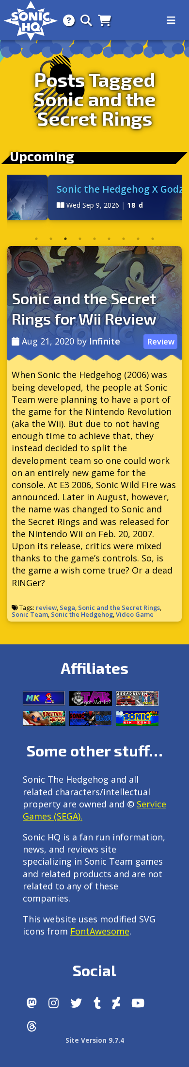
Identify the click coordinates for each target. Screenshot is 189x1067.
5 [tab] (94, 239)
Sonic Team (30, 614)
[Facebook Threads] (32, 1026)
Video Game (135, 614)
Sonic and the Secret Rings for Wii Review (84, 308)
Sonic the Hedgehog (82, 614)
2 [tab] (51, 239)
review (46, 607)
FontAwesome (99, 931)
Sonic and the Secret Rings (119, 607)
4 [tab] (80, 239)
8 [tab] (138, 239)
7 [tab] (123, 239)
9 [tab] (153, 239)
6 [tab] (109, 239)
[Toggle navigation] (171, 20)
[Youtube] (137, 1003)
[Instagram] (53, 1003)
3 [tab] (65, 239)
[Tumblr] (97, 1003)
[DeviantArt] (116, 1003)
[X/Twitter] (76, 1003)
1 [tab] (36, 239)
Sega (67, 607)
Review (160, 341)
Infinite (104, 341)
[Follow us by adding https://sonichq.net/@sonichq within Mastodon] (32, 1003)
